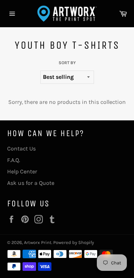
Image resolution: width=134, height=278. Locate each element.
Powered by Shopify (73, 242)
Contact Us (21, 148)
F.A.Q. (13, 160)
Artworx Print (37, 242)
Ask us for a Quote (30, 182)
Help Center (22, 171)
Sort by (67, 62)
